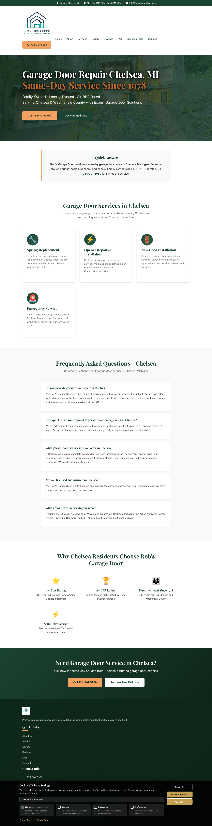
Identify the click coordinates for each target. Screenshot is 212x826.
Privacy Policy (26, 820)
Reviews (108, 38)
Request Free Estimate (125, 682)
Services (82, 38)
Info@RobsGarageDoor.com (142, 3)
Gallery (95, 38)
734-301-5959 (39, 44)
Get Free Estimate (76, 115)
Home (58, 38)
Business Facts (135, 38)
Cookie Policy (43, 820)
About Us (27, 735)
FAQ (120, 38)
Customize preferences (92, 799)
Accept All (180, 802)
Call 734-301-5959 (39, 115)
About (69, 38)
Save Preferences (179, 794)
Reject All (179, 787)
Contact (152, 38)
